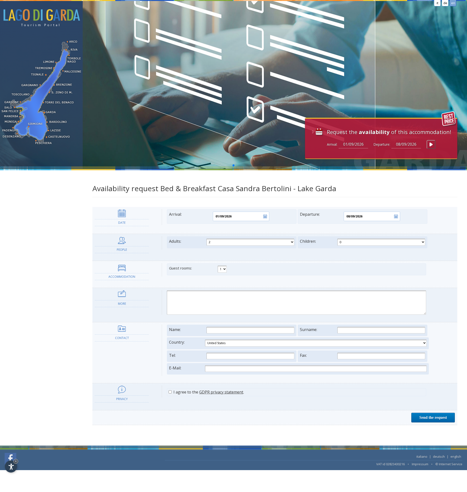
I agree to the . (208, 392)
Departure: (310, 214)
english (455, 456)
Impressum (420, 464)
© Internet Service (448, 464)
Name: (175, 329)
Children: (308, 241)
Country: (177, 342)
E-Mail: (175, 368)
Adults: (175, 241)
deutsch (439, 456)
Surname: (308, 329)
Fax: (303, 355)
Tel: (172, 355)
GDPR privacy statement (221, 392)
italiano (421, 456)
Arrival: (175, 214)
